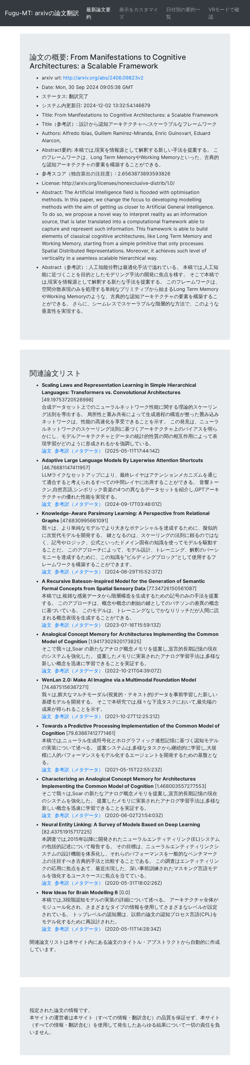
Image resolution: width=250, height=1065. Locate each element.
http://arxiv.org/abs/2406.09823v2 (103, 78)
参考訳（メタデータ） (79, 451)
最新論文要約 (98, 13)
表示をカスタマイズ (138, 13)
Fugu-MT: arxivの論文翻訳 (42, 13)
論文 (47, 451)
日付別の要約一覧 (183, 13)
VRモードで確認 (224, 13)
